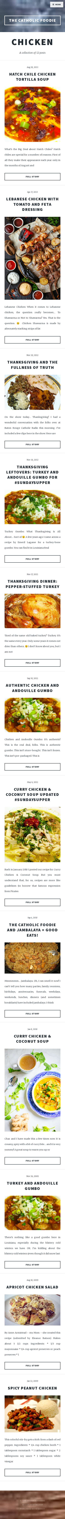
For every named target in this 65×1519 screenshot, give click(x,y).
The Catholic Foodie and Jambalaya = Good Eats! (32, 930)
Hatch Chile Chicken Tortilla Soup (32, 77)
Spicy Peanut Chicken (32, 1388)
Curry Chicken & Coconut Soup (32, 1039)
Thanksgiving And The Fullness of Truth (32, 365)
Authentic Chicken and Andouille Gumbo (32, 688)
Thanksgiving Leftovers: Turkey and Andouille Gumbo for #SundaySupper (32, 474)
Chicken (32, 42)
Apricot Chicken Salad (32, 1287)
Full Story (32, 176)
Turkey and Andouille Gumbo (32, 1186)
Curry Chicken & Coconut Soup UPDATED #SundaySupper (32, 794)
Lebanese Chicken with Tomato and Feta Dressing (32, 204)
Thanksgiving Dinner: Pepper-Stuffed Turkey (32, 584)
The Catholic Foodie (32, 20)
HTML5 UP (38, 1505)
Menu (58, 4)
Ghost (41, 1509)
